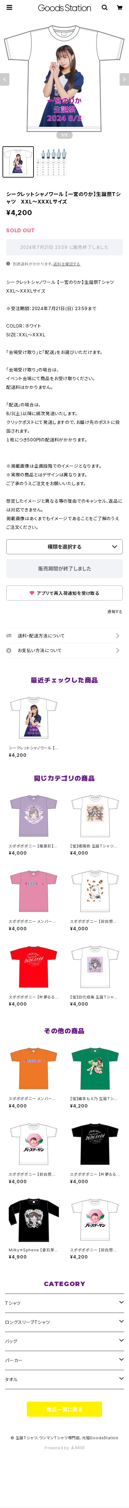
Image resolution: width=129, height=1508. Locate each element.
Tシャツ (13, 1303)
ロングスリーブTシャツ (27, 1322)
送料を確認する (66, 264)
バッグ (11, 1341)
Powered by (57, 1447)
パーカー (14, 1360)
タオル (11, 1379)
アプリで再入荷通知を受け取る (67, 593)
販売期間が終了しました (64, 569)
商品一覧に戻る (64, 1409)
